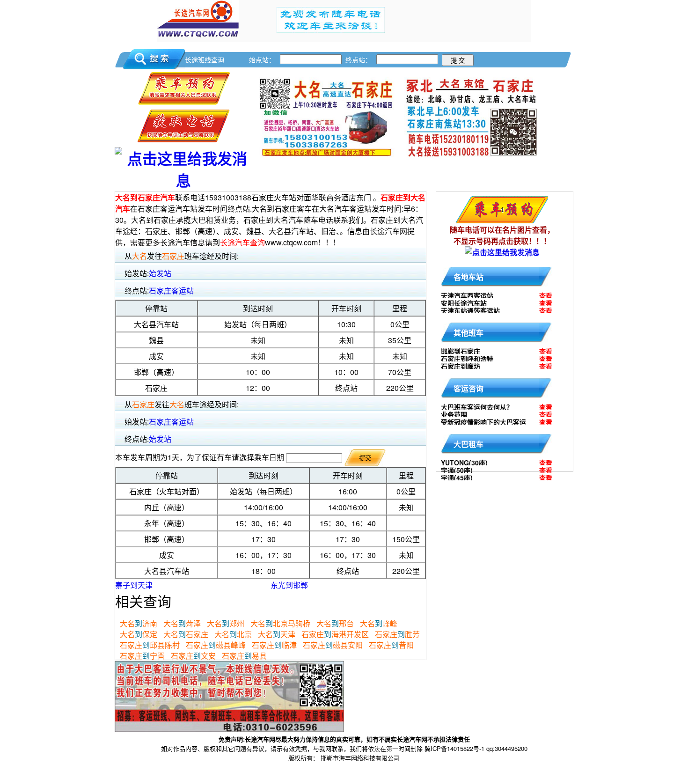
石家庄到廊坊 (460, 366)
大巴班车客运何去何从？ (477, 407)
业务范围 (454, 414)
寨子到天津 (134, 585)
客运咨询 (468, 388)
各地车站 (468, 277)
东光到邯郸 (289, 585)
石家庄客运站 (171, 290)
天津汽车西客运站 (467, 295)
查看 (545, 295)
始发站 (160, 273)
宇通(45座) (457, 477)
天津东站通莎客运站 (470, 310)
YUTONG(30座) (464, 462)
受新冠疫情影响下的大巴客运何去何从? (483, 423)
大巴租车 (468, 444)
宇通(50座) (457, 470)
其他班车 (468, 332)
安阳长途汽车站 (464, 303)
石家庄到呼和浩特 (467, 358)
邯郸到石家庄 (460, 351)
